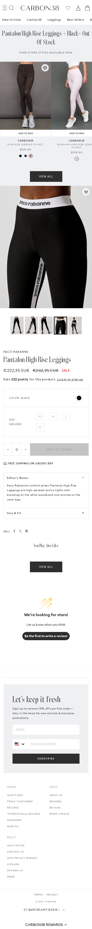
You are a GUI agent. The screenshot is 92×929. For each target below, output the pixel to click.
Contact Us (15, 851)
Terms (38, 894)
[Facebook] (14, 531)
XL (40, 427)
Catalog (13, 864)
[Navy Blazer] (25, 155)
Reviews (55, 807)
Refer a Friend (59, 813)
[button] (46, 924)
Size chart (15, 423)
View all (46, 176)
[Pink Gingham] (76, 158)
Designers (14, 820)
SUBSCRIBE (46, 758)
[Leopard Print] (30, 155)
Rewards (55, 801)
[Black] (20, 155)
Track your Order (20, 801)
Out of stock (59, 449)
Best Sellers (75, 19)
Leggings (54, 19)
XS (40, 416)
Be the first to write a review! (46, 636)
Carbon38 (34, 19)
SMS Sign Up (15, 870)
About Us (56, 795)
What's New (15, 795)
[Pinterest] (26, 531)
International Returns (23, 813)
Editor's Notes (17, 478)
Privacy (52, 894)
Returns (13, 807)
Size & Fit (14, 513)
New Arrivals (11, 19)
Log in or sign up (70, 379)
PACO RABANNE (16, 351)
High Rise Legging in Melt (25, 144)
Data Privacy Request (22, 858)
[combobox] (20, 744)
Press (11, 876)
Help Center (16, 845)
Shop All (13, 826)
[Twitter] (20, 531)
